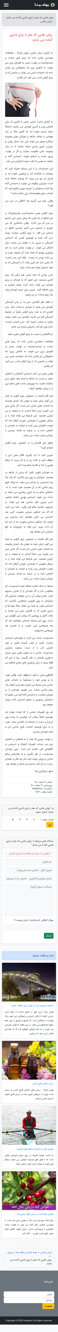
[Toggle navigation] (6, 5)
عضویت (48, 1306)
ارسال (49, 936)
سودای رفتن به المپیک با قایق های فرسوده (35, 1149)
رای (50, 825)
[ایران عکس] (44, 5)
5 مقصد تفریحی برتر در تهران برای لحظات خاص (33, 1005)
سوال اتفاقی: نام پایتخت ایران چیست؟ (34, 920)
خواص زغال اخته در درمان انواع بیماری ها (35, 1214)
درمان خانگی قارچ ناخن (43, 1083)
